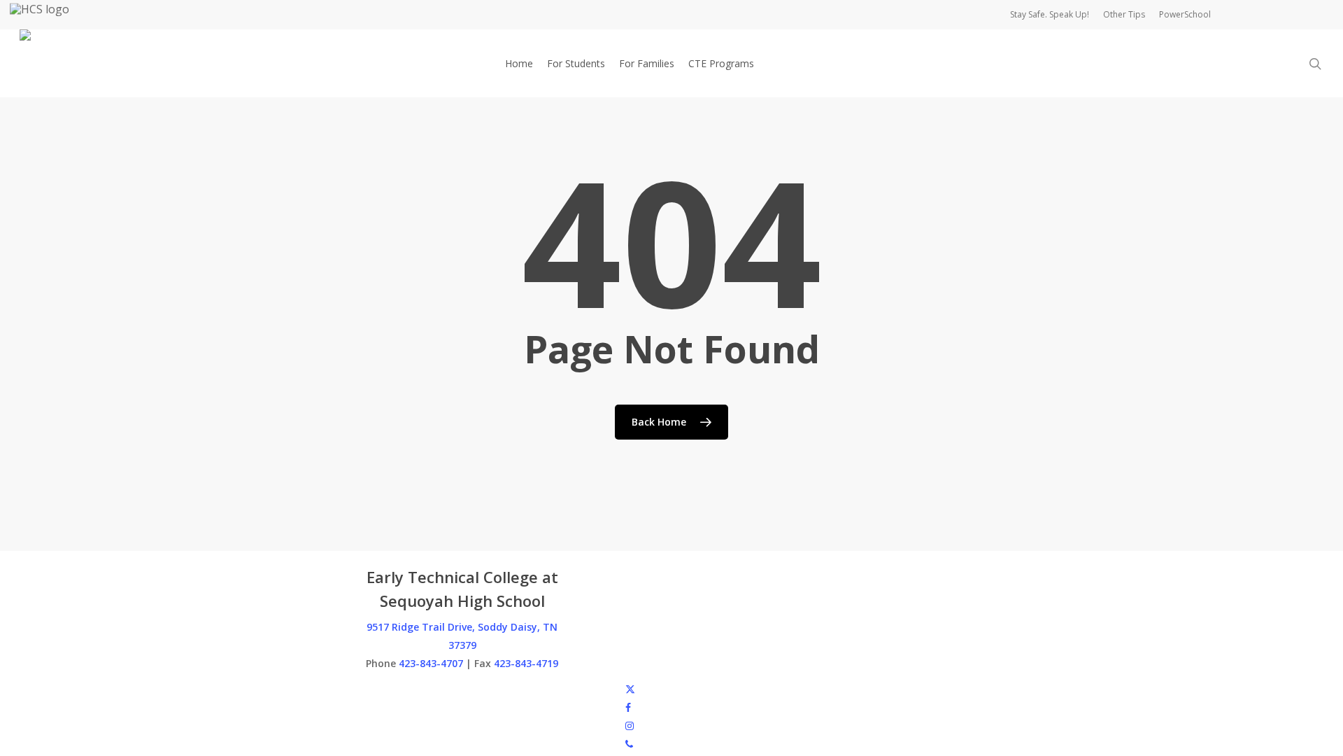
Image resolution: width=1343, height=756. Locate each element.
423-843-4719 (526, 663)
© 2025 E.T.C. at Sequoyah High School (452, 688)
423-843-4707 (431, 663)
